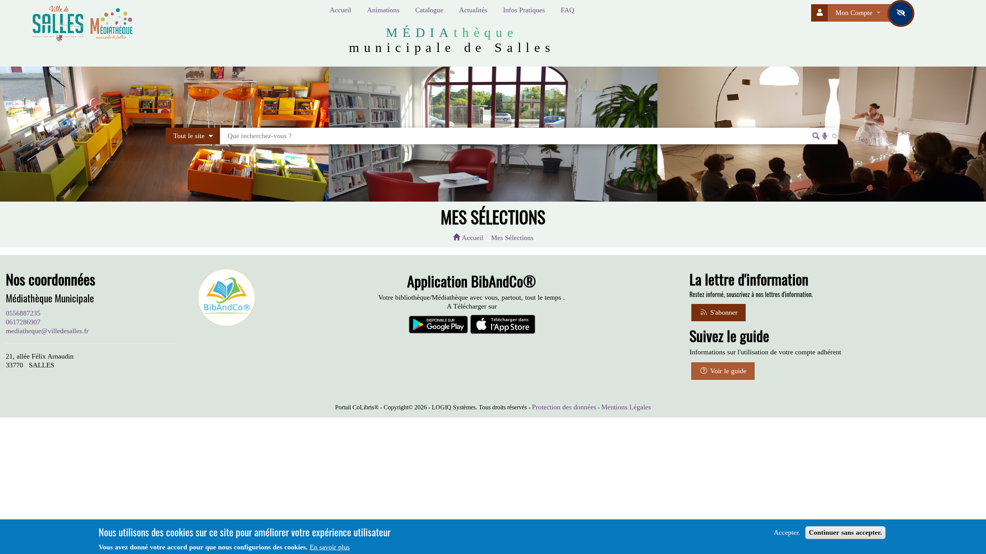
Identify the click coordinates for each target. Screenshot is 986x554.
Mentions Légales (626, 407)
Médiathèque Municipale (50, 298)
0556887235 (23, 313)
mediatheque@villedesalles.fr (47, 331)
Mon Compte (854, 13)
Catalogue (429, 10)
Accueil (340, 10)
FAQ (567, 10)
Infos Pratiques (524, 10)
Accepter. (787, 532)
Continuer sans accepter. (845, 532)
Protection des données (564, 407)
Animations (383, 10)
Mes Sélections (512, 238)
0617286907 (23, 322)
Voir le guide (727, 371)
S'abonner (723, 312)
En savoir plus (330, 547)
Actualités (473, 10)
